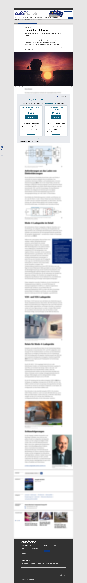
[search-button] (70, 18)
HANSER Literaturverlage (35, 575)
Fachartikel (27, 47)
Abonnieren (47, 551)
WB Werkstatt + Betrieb (25, 565)
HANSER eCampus (24, 575)
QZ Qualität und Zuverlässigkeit (52, 563)
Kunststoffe (33, 563)
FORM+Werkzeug (24, 563)
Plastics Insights (41, 563)
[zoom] (71, 87)
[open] (61, 48)
